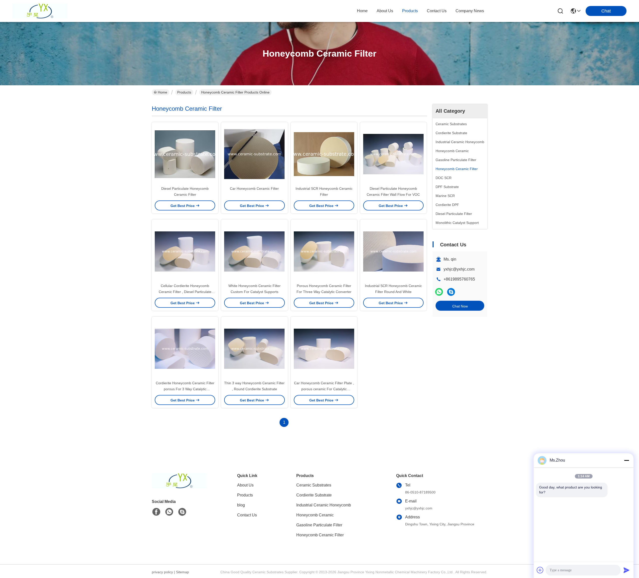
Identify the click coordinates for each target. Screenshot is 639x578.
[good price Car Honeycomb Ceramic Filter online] (254, 154)
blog (241, 505)
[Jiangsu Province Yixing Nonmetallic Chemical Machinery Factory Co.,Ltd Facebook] (156, 512)
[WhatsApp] (439, 291)
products (410, 11)
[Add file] (540, 570)
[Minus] (627, 460)
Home (362, 11)
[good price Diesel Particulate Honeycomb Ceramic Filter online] (185, 154)
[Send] (627, 570)
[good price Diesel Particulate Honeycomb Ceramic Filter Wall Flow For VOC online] (393, 154)
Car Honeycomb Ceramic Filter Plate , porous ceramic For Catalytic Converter (324, 389)
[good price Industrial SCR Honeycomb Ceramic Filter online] (324, 154)
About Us (245, 485)
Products (184, 92)
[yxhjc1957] (451, 291)
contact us (437, 11)
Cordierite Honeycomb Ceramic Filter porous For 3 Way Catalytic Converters (185, 389)
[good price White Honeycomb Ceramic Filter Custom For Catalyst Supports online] (254, 251)
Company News (470, 11)
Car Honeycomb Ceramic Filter (254, 189)
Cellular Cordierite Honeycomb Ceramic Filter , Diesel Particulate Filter (185, 292)
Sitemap (182, 572)
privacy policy (162, 572)
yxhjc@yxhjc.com (459, 269)
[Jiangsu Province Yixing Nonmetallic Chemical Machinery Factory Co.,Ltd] (39, 10)
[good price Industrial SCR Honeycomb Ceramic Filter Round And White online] (393, 251)
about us (385, 11)
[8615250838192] (169, 512)
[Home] (179, 487)
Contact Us (247, 515)
